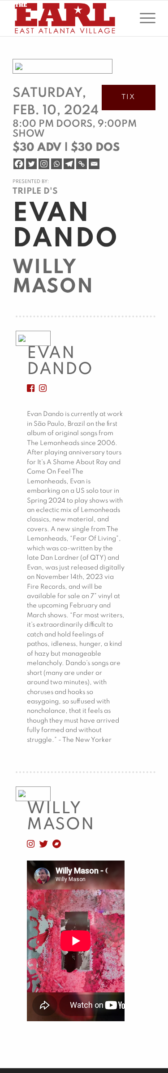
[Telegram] (69, 163)
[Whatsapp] (56, 163)
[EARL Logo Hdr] (70, 18)
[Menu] (143, 18)
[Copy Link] (81, 163)
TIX (128, 97)
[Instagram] (44, 163)
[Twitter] (31, 163)
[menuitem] (143, 18)
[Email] (94, 163)
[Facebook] (18, 163)
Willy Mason (53, 277)
